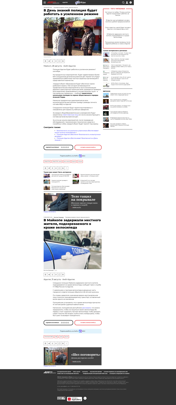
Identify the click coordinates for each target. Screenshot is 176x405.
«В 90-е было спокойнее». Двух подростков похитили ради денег (120, 83)
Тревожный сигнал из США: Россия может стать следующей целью (120, 94)
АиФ (55, 270)
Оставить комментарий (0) (88, 147)
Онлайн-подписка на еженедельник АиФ (116, 371)
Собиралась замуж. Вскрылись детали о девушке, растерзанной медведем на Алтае (120, 72)
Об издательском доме (64, 371)
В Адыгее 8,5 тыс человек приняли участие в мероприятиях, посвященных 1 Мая (90, 182)
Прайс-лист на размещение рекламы (68, 373)
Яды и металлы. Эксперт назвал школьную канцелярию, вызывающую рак (120, 60)
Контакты (85, 371)
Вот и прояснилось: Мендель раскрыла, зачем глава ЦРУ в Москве (121, 100)
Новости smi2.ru (50, 212)
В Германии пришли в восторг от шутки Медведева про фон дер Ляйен (121, 118)
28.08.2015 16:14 (48, 7)
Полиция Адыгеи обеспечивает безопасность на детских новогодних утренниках (61, 188)
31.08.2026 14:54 (48, 217)
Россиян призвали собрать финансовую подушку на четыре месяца (119, 125)
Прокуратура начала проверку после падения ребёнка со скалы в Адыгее (117, 43)
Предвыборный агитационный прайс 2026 (95, 373)
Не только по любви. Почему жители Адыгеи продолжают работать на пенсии (117, 13)
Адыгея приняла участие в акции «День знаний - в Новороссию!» (89, 175)
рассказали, (87, 308)
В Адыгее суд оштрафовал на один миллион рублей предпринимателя (118, 21)
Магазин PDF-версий (96, 371)
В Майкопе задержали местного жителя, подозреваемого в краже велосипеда (117, 35)
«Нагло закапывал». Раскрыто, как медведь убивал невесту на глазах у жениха (121, 66)
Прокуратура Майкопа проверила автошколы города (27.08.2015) (61, 175)
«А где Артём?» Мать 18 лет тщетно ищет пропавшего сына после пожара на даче (121, 78)
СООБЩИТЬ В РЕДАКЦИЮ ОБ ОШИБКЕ (119, 373)
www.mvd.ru (47, 56)
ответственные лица (70, 115)
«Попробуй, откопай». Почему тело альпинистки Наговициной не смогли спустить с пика (121, 54)
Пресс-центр (76, 371)
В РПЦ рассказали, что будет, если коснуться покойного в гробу (120, 106)
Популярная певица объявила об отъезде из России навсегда (119, 112)
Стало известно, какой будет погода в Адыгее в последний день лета (118, 28)
